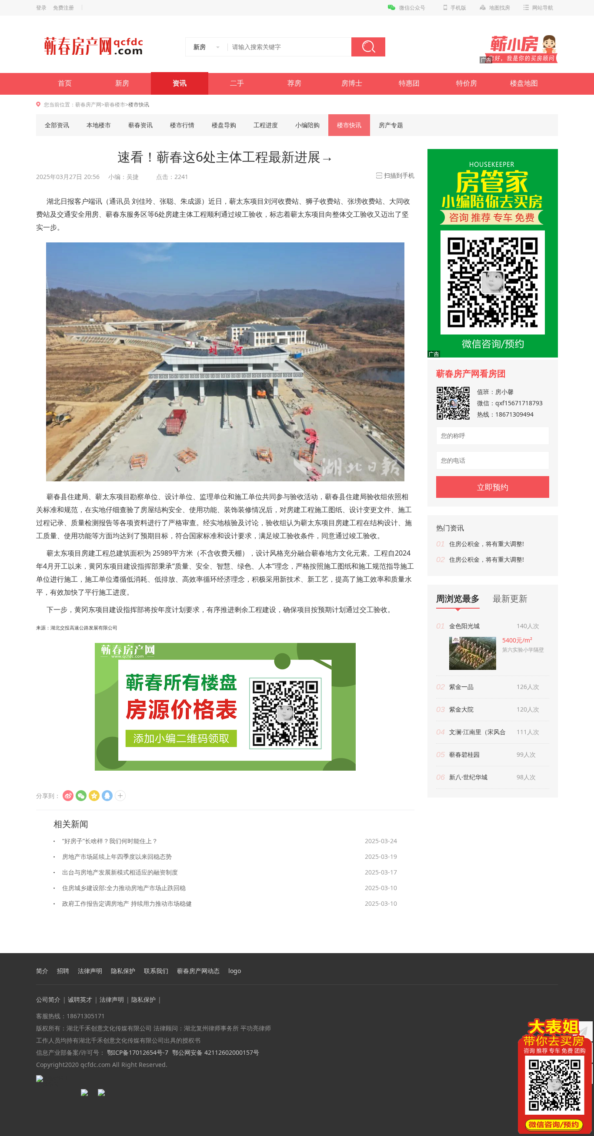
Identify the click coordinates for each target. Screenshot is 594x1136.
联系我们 (156, 970)
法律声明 (90, 970)
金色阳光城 (464, 626)
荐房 (294, 83)
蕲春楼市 (114, 104)
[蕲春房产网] (93, 46)
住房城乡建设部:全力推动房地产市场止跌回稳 (124, 888)
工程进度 (266, 125)
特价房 (466, 83)
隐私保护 (123, 970)
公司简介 (48, 999)
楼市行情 (182, 125)
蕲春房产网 (88, 104)
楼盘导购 (224, 125)
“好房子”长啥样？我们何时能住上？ (110, 841)
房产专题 (391, 125)
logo (234, 970)
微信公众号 (412, 8)
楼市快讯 (349, 125)
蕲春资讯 (140, 125)
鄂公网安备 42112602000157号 (215, 1052)
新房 (122, 83)
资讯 (180, 83)
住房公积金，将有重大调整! (486, 544)
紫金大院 (461, 709)
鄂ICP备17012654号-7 (136, 1052)
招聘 (63, 970)
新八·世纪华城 (468, 777)
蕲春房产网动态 (198, 970)
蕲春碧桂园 (464, 754)
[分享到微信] (81, 795)
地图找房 (499, 8)
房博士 (351, 83)
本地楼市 (99, 125)
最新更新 (510, 598)
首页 (65, 83)
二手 (237, 83)
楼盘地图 (524, 83)
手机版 (458, 8)
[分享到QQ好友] (107, 795)
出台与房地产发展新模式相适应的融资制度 (120, 872)
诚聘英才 (80, 999)
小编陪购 (307, 125)
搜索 (368, 46)
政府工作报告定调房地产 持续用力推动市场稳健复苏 (127, 905)
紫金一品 (461, 686)
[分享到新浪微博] (68, 795)
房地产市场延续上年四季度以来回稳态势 (117, 856)
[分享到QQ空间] (94, 795)
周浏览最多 (458, 598)
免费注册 (63, 8)
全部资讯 (57, 125)
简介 (42, 970)
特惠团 (409, 83)
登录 (41, 8)
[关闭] (586, 1023)
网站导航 (542, 8)
